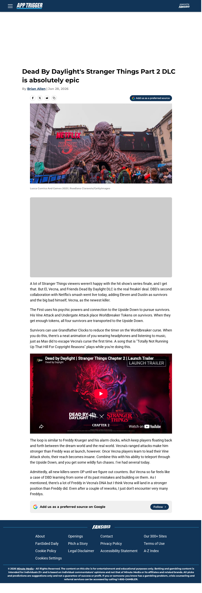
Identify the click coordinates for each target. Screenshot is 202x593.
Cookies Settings (48, 558)
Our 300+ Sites (155, 536)
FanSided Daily (47, 543)
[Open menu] (10, 6)
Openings (75, 536)
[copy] (54, 98)
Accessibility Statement (118, 551)
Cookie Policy (45, 551)
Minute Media (25, 568)
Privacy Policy (111, 543)
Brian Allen (36, 89)
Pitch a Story (78, 543)
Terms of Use (154, 543)
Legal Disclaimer (81, 551)
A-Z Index (151, 551)
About (40, 536)
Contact (106, 536)
